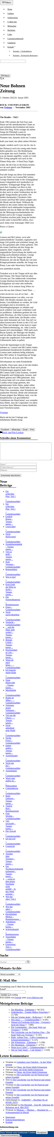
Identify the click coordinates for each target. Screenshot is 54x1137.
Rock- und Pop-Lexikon (13, 432)
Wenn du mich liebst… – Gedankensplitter (13, 664)
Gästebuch (11, 43)
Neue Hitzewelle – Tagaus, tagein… (10, 684)
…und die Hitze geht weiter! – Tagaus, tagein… (10, 632)
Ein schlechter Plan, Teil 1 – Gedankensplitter (13, 509)
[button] (1, 1130)
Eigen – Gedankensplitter (13, 608)
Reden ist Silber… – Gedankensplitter (13, 700)
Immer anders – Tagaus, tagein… (9, 749)
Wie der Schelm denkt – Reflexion (26, 1017)
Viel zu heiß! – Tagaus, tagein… (9, 556)
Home (9, 9)
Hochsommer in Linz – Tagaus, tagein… (11, 654)
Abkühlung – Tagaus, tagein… (11, 924)
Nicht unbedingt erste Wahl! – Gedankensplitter (13, 730)
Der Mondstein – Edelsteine (23, 1045)
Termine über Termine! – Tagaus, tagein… (10, 859)
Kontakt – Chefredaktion (22, 51)
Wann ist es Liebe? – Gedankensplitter (28, 1047)
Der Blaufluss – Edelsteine (22, 1010)
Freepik (18, 997)
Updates (10, 13)
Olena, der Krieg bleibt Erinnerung (32, 1067)
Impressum (10, 1117)
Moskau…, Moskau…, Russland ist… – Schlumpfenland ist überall (29, 1111)
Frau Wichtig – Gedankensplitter (13, 816)
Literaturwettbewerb (15, 39)
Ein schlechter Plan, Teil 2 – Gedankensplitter (13, 496)
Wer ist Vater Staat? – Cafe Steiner (26, 1050)
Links (9, 34)
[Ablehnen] (21, 1136)
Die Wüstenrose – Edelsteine (23, 1042)
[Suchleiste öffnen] (2, 79)
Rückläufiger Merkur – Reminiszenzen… (13, 916)
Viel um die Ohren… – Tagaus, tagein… (11, 719)
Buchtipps (11, 30)
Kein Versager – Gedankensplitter (13, 564)
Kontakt (10, 47)
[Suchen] (28, 961)
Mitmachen (11, 26)
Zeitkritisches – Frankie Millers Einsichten (29, 1012)
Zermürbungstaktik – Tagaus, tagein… (14, 546)
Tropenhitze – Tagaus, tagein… (11, 939)
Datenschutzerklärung (15, 1120)
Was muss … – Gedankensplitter (25, 1020)
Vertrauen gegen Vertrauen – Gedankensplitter (13, 709)
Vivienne (8, 107)
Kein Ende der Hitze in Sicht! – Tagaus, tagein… (11, 589)
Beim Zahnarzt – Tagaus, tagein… (10, 800)
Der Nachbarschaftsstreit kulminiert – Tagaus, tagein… (14, 871)
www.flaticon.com (35, 997)
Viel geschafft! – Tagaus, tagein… (11, 825)
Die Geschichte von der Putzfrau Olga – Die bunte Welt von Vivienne (30, 1033)
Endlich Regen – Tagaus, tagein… (9, 520)
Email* (3, 989)
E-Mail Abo (12, 22)
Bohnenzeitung (9, 68)
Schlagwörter (12, 18)
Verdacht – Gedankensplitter (13, 623)
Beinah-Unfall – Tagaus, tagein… (9, 644)
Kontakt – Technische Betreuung (25, 55)
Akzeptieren (42, 1133)
